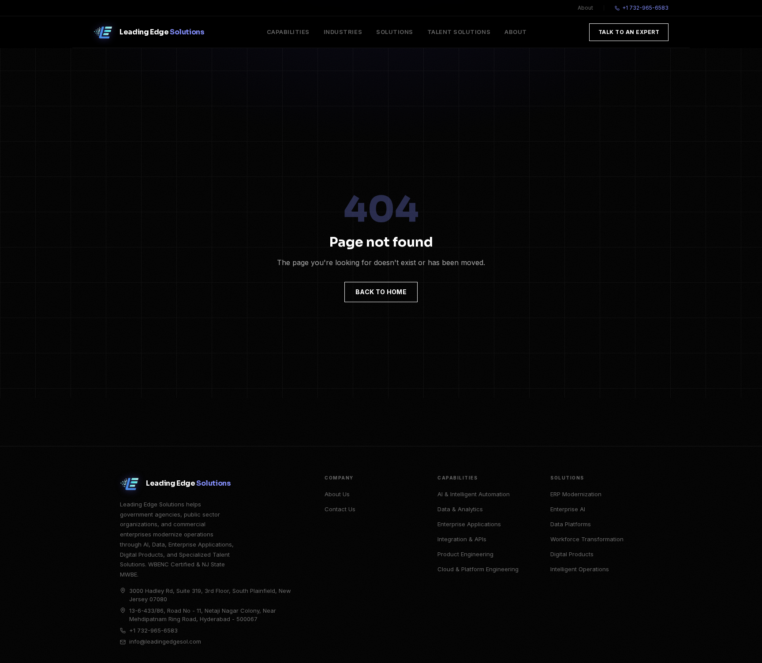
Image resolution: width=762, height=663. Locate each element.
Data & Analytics (460, 509)
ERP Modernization (575, 494)
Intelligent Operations (579, 569)
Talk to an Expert (628, 32)
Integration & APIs (461, 539)
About (585, 7)
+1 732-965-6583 (645, 7)
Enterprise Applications (469, 524)
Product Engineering (465, 554)
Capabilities (288, 31)
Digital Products (572, 554)
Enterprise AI (567, 509)
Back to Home (381, 292)
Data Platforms (570, 524)
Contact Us (340, 509)
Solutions (394, 31)
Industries (343, 31)
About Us (337, 494)
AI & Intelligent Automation (473, 494)
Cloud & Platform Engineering (478, 569)
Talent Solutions (458, 31)
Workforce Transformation (587, 539)
